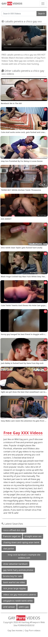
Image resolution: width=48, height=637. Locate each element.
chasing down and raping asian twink (21, 542)
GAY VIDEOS (12, 3)
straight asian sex (32, 536)
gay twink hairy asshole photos (18, 570)
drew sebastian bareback (15, 563)
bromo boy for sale (12, 576)
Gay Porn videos (32, 630)
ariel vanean (9, 606)
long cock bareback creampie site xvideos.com (24, 556)
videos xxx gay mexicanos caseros (19, 594)
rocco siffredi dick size (14, 530)
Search (41, 13)
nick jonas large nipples (14, 588)
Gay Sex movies (15, 630)
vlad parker (8, 548)
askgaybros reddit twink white (18, 600)
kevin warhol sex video (14, 582)
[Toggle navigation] (42, 3)
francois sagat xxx (12, 536)
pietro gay (24, 606)
